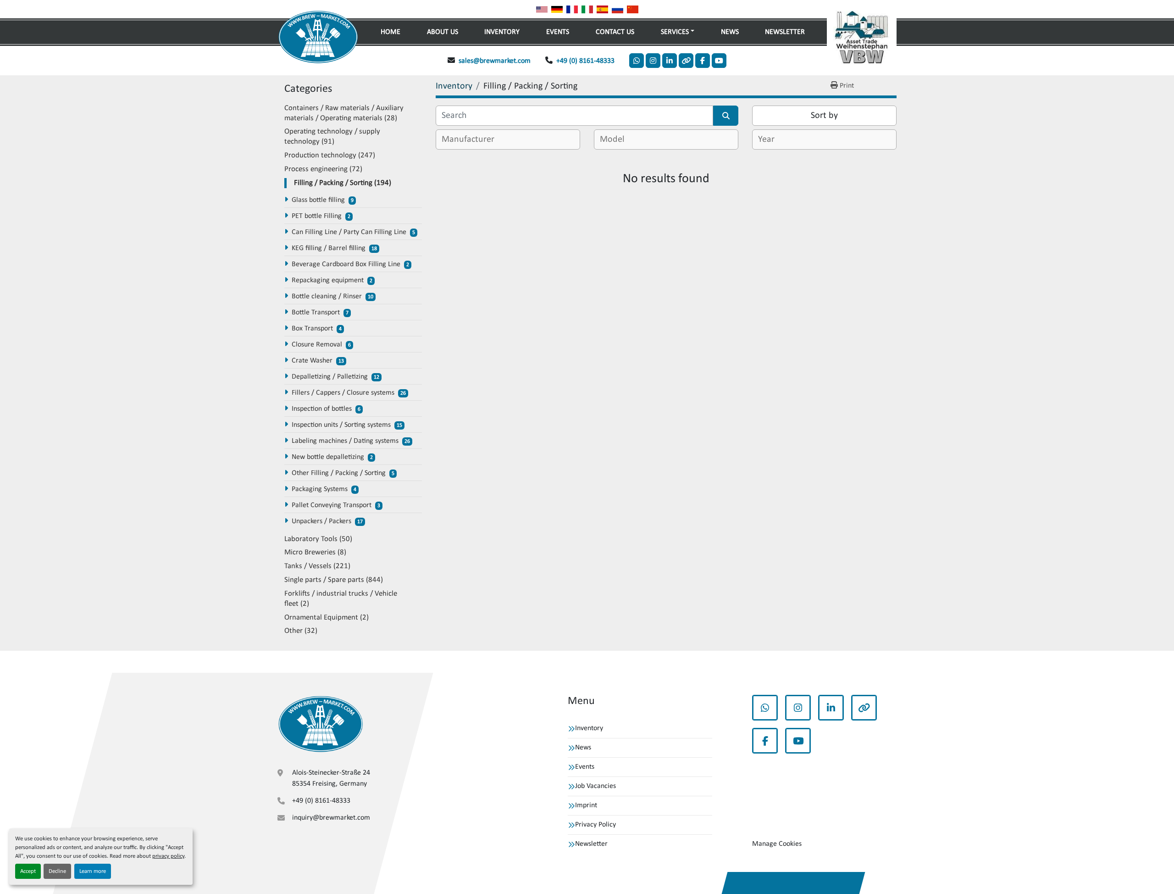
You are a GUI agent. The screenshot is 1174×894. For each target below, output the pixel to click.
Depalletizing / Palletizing (330, 376)
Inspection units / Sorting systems (341, 425)
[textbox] (471, 139)
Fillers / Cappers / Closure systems (343, 393)
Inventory (502, 32)
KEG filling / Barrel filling (328, 248)
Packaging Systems (320, 489)
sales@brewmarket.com (495, 61)
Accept (28, 871)
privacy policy (168, 856)
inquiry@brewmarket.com (331, 817)
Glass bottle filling (318, 200)
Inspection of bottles (322, 409)
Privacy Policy (595, 824)
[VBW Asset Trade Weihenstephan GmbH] (320, 724)
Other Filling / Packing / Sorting (339, 473)
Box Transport (312, 328)
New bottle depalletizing (328, 457)
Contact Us (615, 32)
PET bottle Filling (317, 216)
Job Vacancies (595, 786)
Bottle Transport (316, 312)
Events (557, 32)
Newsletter (785, 32)
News (730, 32)
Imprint (586, 805)
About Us (442, 32)
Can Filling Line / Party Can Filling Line (349, 232)
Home (390, 32)
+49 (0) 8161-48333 (585, 61)
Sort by (824, 115)
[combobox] (508, 139)
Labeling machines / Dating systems (345, 441)
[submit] (725, 116)
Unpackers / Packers (321, 521)
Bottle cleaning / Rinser (327, 296)
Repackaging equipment (328, 280)
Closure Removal (317, 344)
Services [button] (675, 32)
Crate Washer (312, 360)
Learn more (92, 871)
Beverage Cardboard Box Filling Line (346, 264)
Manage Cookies (777, 844)
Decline (57, 871)
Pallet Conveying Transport (331, 505)
